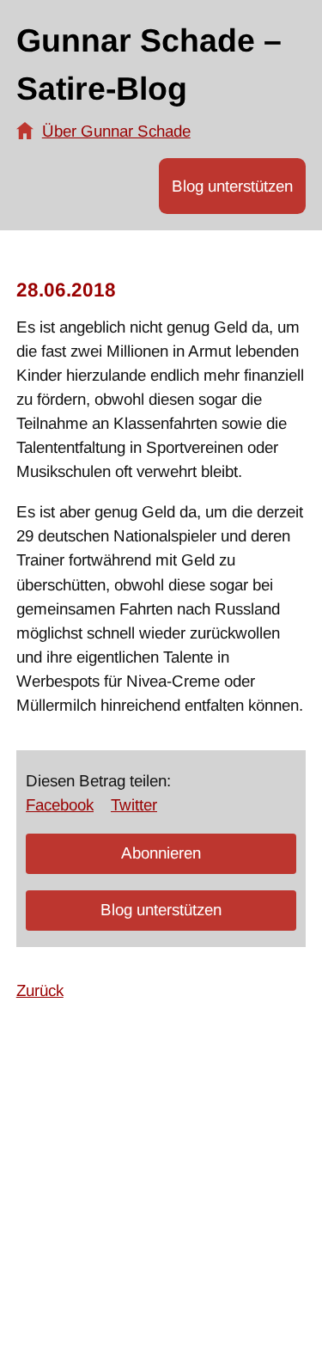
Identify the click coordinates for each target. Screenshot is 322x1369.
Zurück (40, 990)
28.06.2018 (66, 290)
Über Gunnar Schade (116, 131)
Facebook (60, 805)
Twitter (134, 805)
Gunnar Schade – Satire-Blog (149, 64)
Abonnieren (161, 853)
